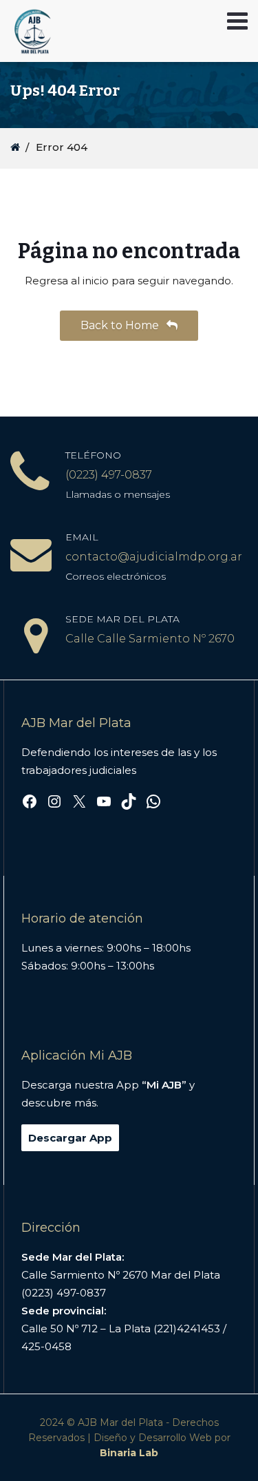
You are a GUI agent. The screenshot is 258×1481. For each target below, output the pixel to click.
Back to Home (121, 325)
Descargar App (70, 1137)
